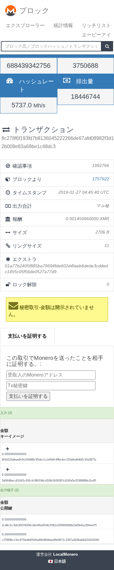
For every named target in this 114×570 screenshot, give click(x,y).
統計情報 (63, 25)
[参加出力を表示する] (8, 449)
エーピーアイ (96, 34)
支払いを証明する (27, 336)
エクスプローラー (25, 25)
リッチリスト (96, 25)
